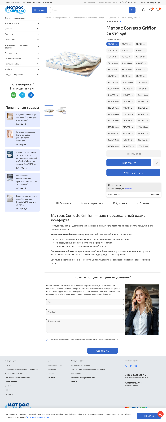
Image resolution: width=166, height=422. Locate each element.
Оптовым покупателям (80, 365)
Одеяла (8, 28)
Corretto (113, 17)
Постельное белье (13, 64)
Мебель (8, 69)
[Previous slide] (48, 62)
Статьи (7, 365)
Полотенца (10, 39)
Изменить (128, 189)
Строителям (76, 373)
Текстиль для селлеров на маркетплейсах (88, 369)
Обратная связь (11, 382)
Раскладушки (11, 53)
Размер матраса (114, 39)
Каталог (41, 10)
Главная (47, 17)
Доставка (26, 2)
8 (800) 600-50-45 (128, 2)
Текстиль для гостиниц (15, 18)
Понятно (149, 415)
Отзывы (37, 2)
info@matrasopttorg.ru (151, 2)
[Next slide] (99, 62)
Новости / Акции (12, 2)
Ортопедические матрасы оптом (89, 17)
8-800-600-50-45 (135, 374)
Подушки (9, 34)
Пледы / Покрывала (14, 74)
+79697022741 (133, 382)
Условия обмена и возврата (16, 373)
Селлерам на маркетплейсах (83, 378)
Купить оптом (133, 172)
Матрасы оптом (62, 17)
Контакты (47, 2)
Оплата (8, 386)
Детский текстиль (13, 58)
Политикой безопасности (37, 417)
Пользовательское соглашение (17, 378)
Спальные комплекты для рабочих (17, 46)
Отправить (102, 350)
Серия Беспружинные (130, 17)
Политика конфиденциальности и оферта (21, 369)
